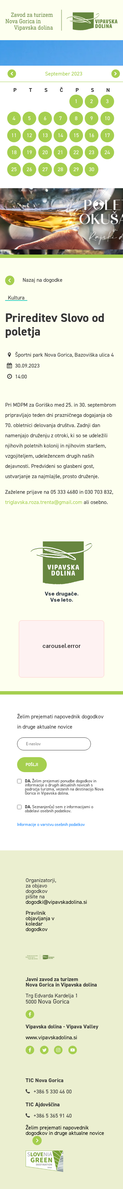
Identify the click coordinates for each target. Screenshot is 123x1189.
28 (60, 169)
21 (60, 152)
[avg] (12, 73)
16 (91, 135)
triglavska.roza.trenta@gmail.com (43, 502)
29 (76, 169)
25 (14, 169)
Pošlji (32, 764)
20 (45, 152)
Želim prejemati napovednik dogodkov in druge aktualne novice (65, 1130)
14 (60, 135)
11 (14, 135)
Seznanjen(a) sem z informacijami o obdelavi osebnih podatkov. (59, 809)
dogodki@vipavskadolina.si (56, 902)
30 (91, 169)
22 (76, 152)
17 (107, 135)
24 (107, 152)
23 (91, 152)
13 (45, 135)
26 (29, 169)
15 (76, 135)
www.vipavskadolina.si (51, 1037)
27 (45, 169)
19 (29, 152)
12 (29, 135)
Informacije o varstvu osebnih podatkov (51, 824)
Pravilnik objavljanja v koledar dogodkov (40, 921)
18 (14, 152)
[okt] (115, 73)
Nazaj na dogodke (42, 279)
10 (107, 118)
